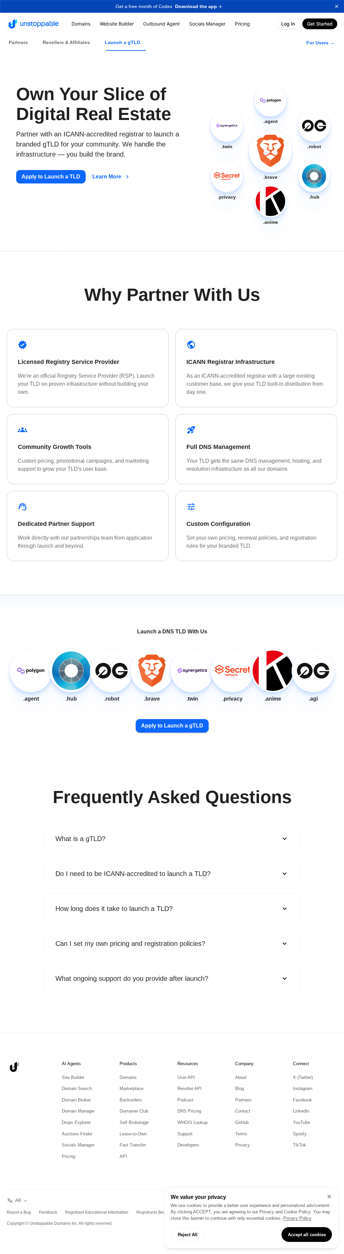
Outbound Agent (162, 24)
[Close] (329, 1190)
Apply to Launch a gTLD (172, 725)
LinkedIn (301, 1111)
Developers (189, 1145)
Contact (243, 1111)
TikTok (300, 1145)
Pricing (244, 24)
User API (186, 1077)
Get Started (319, 24)
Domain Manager (80, 1111)
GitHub (242, 1122)
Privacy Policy (204, 1218)
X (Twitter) (304, 1077)
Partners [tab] (19, 42)
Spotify (300, 1134)
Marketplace (133, 1088)
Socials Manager (208, 24)
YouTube (302, 1122)
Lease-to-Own (135, 1134)
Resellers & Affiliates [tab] (68, 42)
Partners (244, 1100)
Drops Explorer (77, 1122)
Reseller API (189, 1088)
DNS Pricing (189, 1111)
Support (185, 1134)
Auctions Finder (78, 1134)
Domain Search (78, 1088)
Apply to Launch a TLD (52, 176)
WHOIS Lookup (193, 1122)
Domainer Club (135, 1111)
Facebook (303, 1100)
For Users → (320, 42)
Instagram (303, 1088)
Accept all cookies (307, 1234)
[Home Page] (33, 24)
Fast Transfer (134, 1145)
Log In (286, 24)
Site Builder (73, 1077)
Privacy (243, 1145)
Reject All (187, 1234)
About (241, 1077)
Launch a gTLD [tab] (126, 42)
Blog (239, 1088)
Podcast (186, 1100)
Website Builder (117, 24)
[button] (172, 6)
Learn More (109, 176)
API (123, 1156)
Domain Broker (77, 1100)
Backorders (132, 1100)
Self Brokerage (135, 1122)
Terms (241, 1134)
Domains (81, 24)
